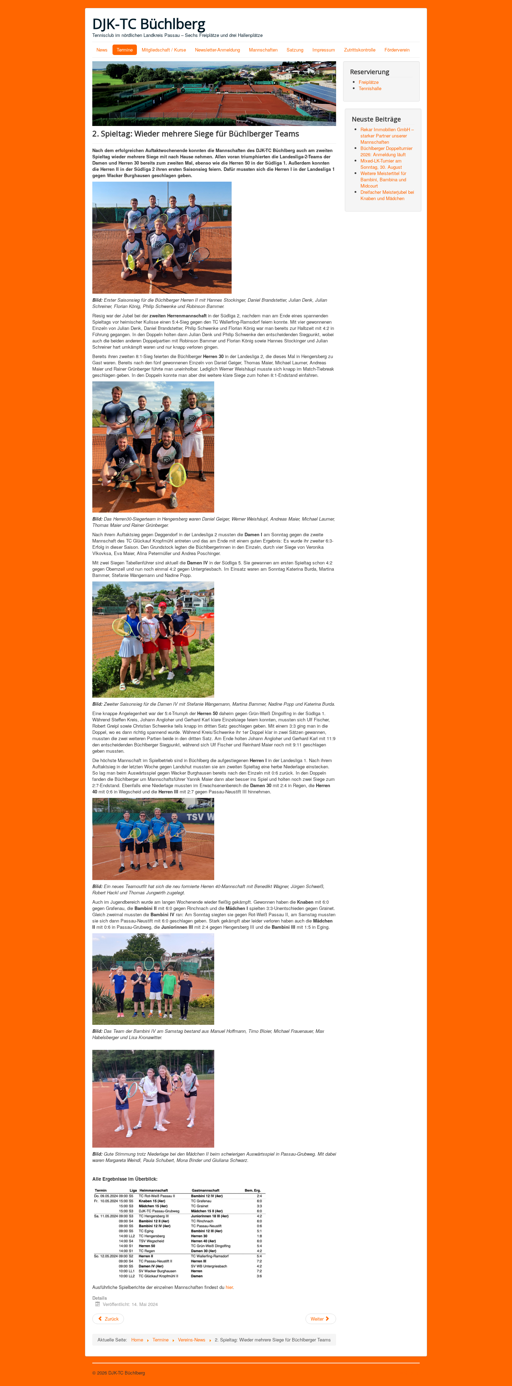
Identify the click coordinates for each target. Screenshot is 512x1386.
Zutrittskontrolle (359, 49)
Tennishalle (370, 88)
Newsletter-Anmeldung (217, 49)
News (102, 49)
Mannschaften (263, 49)
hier (229, 1287)
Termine (125, 49)
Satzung (295, 49)
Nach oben (409, 1372)
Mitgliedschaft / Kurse (164, 49)
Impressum (323, 49)
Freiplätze (369, 82)
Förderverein (397, 49)
